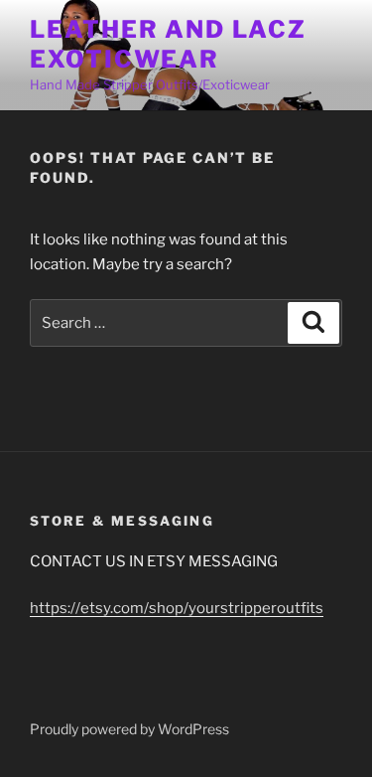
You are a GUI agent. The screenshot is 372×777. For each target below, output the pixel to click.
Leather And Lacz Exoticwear (168, 44)
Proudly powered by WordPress (129, 728)
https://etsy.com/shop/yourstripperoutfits (176, 608)
